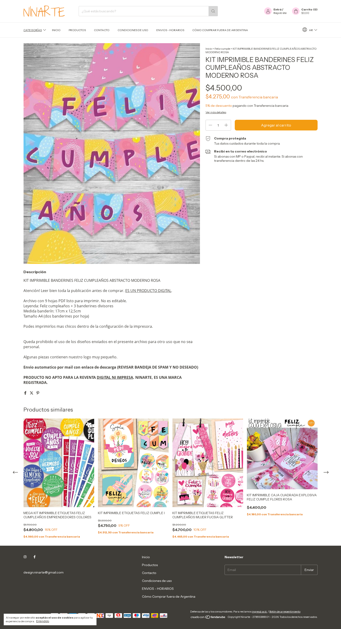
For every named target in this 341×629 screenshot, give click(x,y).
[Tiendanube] (208, 618)
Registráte (279, 13)
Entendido (42, 621)
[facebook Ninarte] (34, 557)
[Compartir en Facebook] (25, 393)
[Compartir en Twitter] (32, 393)
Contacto (101, 30)
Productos (77, 30)
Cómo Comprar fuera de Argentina (220, 30)
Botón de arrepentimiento (284, 611)
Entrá (277, 9)
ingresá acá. (259, 611)
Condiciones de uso (133, 30)
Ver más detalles (216, 112)
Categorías (32, 30)
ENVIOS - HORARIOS (170, 30)
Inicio (56, 30)
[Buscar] (213, 11)
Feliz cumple (222, 48)
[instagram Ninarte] (25, 557)
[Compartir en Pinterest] (38, 393)
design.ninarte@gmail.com (43, 572)
